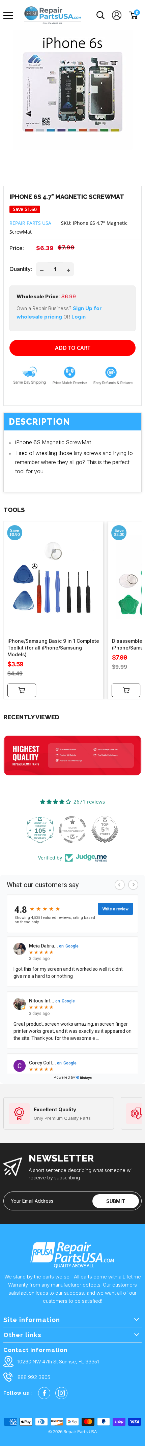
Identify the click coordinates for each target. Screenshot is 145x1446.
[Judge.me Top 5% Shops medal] (104, 829)
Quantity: (20, 269)
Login (78, 316)
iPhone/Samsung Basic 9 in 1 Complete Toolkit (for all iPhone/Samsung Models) (53, 647)
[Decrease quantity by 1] (42, 269)
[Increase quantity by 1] (68, 269)
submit (115, 1201)
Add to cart (72, 348)
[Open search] (100, 15)
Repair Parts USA (30, 223)
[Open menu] (10, 15)
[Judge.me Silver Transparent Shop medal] (72, 829)
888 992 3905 (34, 1377)
